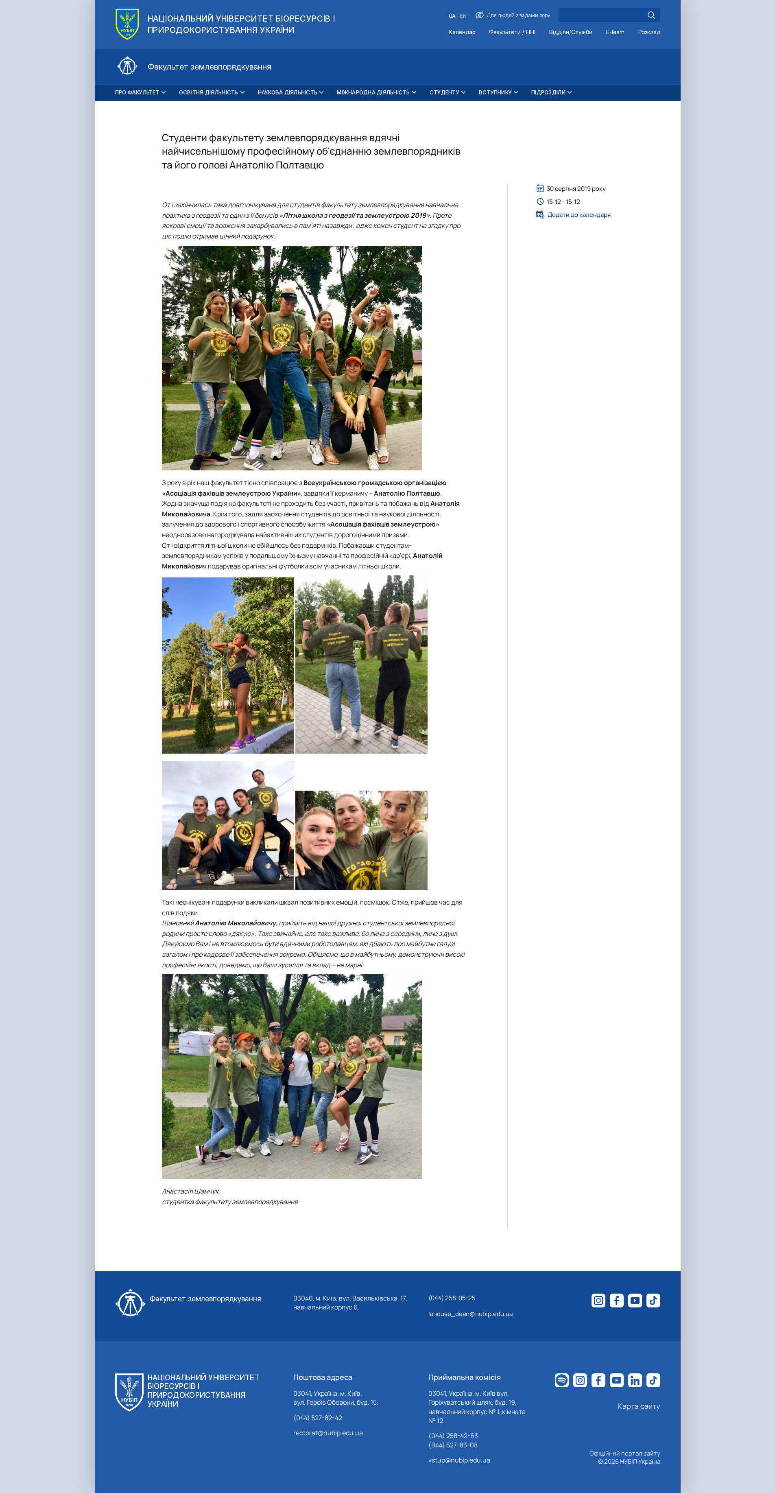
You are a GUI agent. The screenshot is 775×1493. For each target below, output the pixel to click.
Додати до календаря (579, 214)
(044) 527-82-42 (317, 1417)
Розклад (649, 32)
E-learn (615, 32)
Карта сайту (639, 1406)
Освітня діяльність (208, 92)
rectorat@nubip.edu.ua (328, 1432)
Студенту (444, 92)
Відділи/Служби (570, 32)
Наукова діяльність (288, 92)
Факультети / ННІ (512, 32)
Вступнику (495, 92)
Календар (462, 32)
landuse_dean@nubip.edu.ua (470, 1313)
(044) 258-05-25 (452, 1298)
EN (463, 16)
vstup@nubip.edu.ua (459, 1460)
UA (452, 16)
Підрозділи (548, 92)
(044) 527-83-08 (453, 1445)
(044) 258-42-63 (453, 1435)
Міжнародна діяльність (373, 92)
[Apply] (651, 15)
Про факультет (137, 92)
